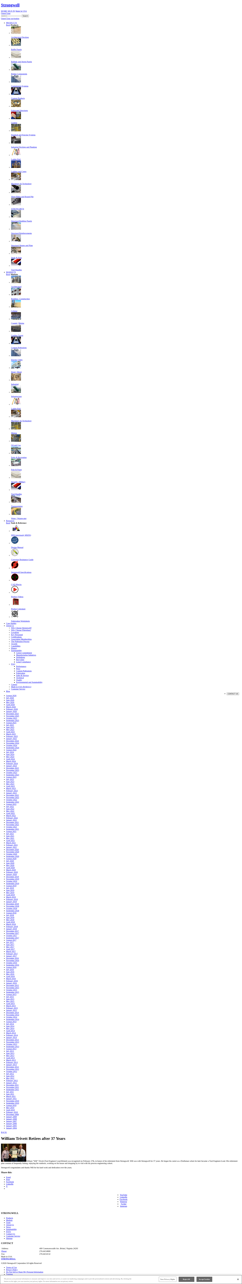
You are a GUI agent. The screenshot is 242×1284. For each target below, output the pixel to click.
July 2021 (10, 834)
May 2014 (10, 1028)
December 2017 (12, 931)
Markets (9, 1220)
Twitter (123, 1204)
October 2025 (11, 718)
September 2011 (12, 1090)
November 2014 (12, 1015)
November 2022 (12, 797)
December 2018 (12, 904)
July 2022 (10, 806)
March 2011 (11, 1096)
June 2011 (10, 1094)
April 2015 (10, 1003)
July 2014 (10, 1024)
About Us (10, 1225)
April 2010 (10, 1110)
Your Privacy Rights (167, 1279)
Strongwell (10, 5)
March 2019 (11, 897)
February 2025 (12, 736)
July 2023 (10, 779)
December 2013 (12, 1040)
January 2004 (11, 1128)
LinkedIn (123, 1197)
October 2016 (11, 963)
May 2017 (10, 947)
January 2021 (11, 847)
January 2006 (11, 1123)
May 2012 (10, 1078)
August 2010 (11, 1105)
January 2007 (11, 1121)
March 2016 (11, 979)
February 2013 (12, 1062)
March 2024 (11, 761)
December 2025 (12, 714)
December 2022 (12, 795)
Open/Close (5, 13)
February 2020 (12, 872)
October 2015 (11, 990)
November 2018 (12, 906)
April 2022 (10, 813)
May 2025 (10, 729)
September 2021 (12, 829)
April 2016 (10, 976)
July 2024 (10, 752)
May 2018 (10, 920)
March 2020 (11, 870)
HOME (4, 11)
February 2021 (12, 845)
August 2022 (11, 804)
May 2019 (10, 893)
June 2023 (10, 782)
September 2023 (12, 775)
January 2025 (11, 739)
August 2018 (11, 913)
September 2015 (12, 992)
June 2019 (10, 890)
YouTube (123, 1195)
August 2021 (11, 831)
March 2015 (11, 1006)
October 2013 (11, 1044)
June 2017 (10, 945)
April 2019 (10, 895)
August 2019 (11, 886)
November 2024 (12, 743)
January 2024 (11, 766)
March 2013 (11, 1060)
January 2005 (11, 1126)
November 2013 (12, 1042)
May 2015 (10, 1001)
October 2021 (11, 827)
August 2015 (11, 994)
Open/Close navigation (10, 18)
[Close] (238, 1279)
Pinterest (123, 1202)
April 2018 (10, 922)
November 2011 (12, 1087)
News (8, 1227)
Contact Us (10, 1234)
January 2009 (11, 1117)
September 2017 (12, 938)
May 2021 (10, 838)
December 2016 (12, 958)
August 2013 (11, 1049)
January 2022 (11, 820)
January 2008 (11, 1119)
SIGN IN (11, 11)
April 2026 (10, 705)
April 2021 (10, 840)
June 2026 (10, 700)
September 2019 (12, 883)
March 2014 (11, 1033)
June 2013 (10, 1053)
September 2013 (12, 1046)
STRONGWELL (8, 1259)
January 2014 (11, 1037)
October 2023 (11, 773)
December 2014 (12, 1013)
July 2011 (10, 1092)
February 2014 (12, 1035)
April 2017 (10, 949)
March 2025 (11, 734)
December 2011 (12, 1085)
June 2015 (10, 999)
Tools (8, 1222)
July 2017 (10, 942)
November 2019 (12, 879)
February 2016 (12, 981)
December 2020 (12, 849)
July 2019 (10, 888)
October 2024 (11, 745)
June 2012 (10, 1076)
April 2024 (10, 759)
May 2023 (10, 784)
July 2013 (10, 1051)
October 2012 (11, 1071)
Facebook (123, 1199)
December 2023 (12, 768)
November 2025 (12, 716)
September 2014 (12, 1019)
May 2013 (10, 1056)
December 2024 (12, 741)
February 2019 (12, 899)
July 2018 (10, 915)
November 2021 (12, 825)
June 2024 (10, 754)
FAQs (8, 1232)
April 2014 (10, 1031)
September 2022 (12, 802)
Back (8, 25)
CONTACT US (233, 694)
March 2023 (11, 788)
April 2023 (10, 786)
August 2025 (11, 723)
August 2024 (11, 750)
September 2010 (12, 1103)
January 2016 (11, 983)
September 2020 (12, 856)
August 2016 (11, 967)
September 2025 (12, 720)
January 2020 (11, 874)
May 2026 (10, 702)
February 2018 (12, 926)
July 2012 (10, 1074)
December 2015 (12, 985)
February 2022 (12, 818)
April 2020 (10, 868)
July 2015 (10, 997)
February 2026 (12, 709)
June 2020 (10, 863)
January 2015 (11, 1010)
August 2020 (11, 859)
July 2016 (10, 970)
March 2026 (11, 707)
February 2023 (12, 791)
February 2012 (12, 1080)
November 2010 (12, 1101)
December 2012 (12, 1067)
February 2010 (12, 1112)
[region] (121, 1279)
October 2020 (11, 854)
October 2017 (11, 936)
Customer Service (13, 1236)
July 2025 (10, 725)
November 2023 (12, 770)
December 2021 (12, 822)
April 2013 (10, 1058)
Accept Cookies (204, 1279)
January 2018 (11, 929)
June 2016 (10, 972)
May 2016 (10, 974)
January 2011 (11, 1099)
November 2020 (12, 852)
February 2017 (12, 954)
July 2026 (10, 698)
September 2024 (12, 748)
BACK (4, 1132)
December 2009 (12, 1114)
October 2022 (11, 800)
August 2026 (11, 696)
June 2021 (10, 836)
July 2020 (10, 861)
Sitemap (9, 1238)
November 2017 (12, 933)
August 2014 (11, 1022)
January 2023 (11, 793)
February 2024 (12, 763)
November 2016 (12, 960)
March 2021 (11, 843)
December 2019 (12, 877)
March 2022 (11, 816)
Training (9, 1274)
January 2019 (11, 902)
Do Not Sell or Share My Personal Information (24, 1272)
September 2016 (12, 965)
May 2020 (10, 865)
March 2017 (11, 951)
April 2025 (10, 732)
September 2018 (12, 911)
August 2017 (11, 940)
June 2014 (10, 1026)
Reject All (186, 1279)
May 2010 (10, 1108)
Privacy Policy (12, 1270)
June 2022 (10, 809)
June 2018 (10, 917)
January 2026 (11, 711)
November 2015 (12, 988)
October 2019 (11, 881)
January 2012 (11, 1083)
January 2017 (11, 956)
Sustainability (11, 1229)
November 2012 (12, 1069)
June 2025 (10, 727)
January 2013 (11, 1065)
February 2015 (12, 1008)
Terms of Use (11, 1267)
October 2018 (11, 908)
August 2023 (11, 777)
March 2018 (11, 924)
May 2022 (10, 811)
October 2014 (11, 1017)
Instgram (123, 1206)
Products (9, 1218)
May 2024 (10, 757)
